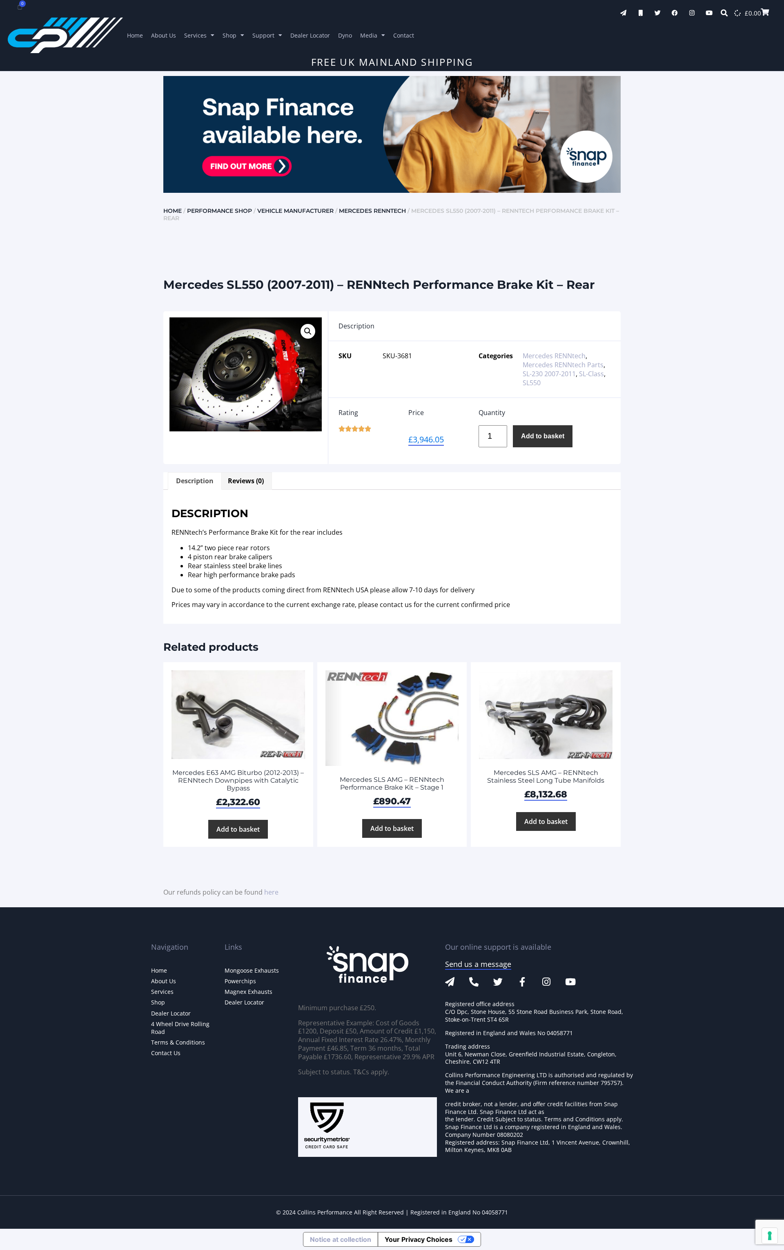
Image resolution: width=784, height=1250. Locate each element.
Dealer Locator (310, 35)
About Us (163, 35)
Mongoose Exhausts (252, 970)
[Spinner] (737, 13)
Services (195, 35)
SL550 (532, 382)
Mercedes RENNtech (372, 210)
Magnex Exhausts (248, 992)
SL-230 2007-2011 (549, 373)
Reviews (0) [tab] (246, 480)
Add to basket (542, 436)
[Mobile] (640, 13)
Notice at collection (340, 1239)
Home (135, 35)
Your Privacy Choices (418, 1239)
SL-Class (591, 373)
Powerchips (240, 981)
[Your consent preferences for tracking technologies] (769, 1235)
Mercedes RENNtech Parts (563, 364)
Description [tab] (195, 480)
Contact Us (165, 1053)
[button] (308, 331)
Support (263, 35)
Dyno (345, 35)
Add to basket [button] (238, 829)
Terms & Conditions (178, 1042)
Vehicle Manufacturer (295, 210)
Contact (403, 35)
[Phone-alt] (474, 982)
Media (368, 35)
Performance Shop (219, 210)
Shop (229, 35)
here (271, 892)
